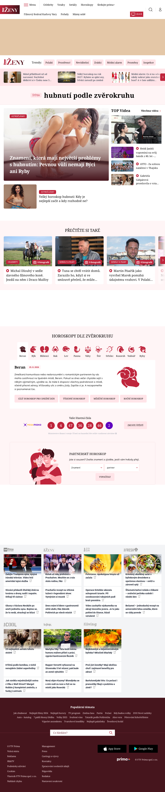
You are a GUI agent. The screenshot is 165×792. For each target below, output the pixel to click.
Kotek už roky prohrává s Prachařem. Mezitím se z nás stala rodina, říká (60, 577)
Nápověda (47, 771)
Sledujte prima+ (106, 4)
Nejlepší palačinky (96, 721)
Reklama (11, 756)
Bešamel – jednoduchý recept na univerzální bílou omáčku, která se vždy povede (142, 609)
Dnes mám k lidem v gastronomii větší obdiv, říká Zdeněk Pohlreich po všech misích (62, 609)
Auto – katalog (24, 717)
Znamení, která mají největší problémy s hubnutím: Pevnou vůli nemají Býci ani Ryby (55, 164)
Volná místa (13, 751)
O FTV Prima (13, 746)
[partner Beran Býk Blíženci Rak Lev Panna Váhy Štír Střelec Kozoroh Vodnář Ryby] (122, 468)
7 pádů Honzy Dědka (44, 717)
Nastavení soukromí (52, 781)
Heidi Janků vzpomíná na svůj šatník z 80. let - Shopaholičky (146, 154)
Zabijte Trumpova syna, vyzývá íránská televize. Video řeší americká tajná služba (21, 577)
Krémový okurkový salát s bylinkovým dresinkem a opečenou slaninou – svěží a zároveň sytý (140, 579)
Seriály (73, 4)
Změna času (88, 713)
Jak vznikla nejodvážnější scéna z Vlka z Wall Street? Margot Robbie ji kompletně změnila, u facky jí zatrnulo (21, 685)
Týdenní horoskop (74, 398)
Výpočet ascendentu (52, 721)
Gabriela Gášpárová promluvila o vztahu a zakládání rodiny (148, 181)
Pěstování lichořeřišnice (136, 717)
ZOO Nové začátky (142, 713)
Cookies (11, 771)
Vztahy (61, 4)
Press (44, 751)
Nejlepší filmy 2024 (38, 713)
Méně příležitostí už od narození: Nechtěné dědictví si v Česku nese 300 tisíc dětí (37, 78)
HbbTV (10, 761)
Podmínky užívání (16, 766)
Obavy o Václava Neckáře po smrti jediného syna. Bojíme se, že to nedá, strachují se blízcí (21, 609)
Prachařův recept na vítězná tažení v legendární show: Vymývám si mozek (59, 593)
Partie (100, 713)
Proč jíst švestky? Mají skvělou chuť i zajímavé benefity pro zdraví (101, 668)
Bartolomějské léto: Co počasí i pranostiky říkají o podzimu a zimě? (101, 684)
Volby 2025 (62, 717)
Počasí (108, 713)
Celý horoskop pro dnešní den (36, 398)
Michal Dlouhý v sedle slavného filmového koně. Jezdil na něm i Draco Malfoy (27, 275)
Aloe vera (117, 717)
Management (48, 746)
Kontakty (46, 761)
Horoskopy (87, 4)
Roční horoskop (133, 398)
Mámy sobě (79, 14)
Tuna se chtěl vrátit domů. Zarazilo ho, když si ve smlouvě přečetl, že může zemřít (79, 277)
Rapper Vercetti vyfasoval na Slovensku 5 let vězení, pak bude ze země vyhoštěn (62, 668)
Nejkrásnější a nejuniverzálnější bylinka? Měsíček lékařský (102, 651)
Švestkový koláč (115, 721)
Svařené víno (76, 717)
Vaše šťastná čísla (80, 418)
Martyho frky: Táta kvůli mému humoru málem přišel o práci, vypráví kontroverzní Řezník (60, 652)
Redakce (46, 776)
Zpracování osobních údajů (55, 766)
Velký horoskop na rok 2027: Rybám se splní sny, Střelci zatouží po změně (90, 77)
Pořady (64, 14)
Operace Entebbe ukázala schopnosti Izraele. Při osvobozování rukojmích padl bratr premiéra (100, 595)
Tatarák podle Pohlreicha (97, 717)
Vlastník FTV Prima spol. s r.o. (22, 776)
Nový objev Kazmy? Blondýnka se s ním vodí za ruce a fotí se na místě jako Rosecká (62, 684)
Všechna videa (150, 110)
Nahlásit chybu (14, 781)
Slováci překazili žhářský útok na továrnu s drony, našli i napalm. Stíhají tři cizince (22, 593)
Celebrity (48, 4)
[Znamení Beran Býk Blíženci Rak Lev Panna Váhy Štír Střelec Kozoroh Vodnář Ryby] (86, 468)
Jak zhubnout (20, 713)
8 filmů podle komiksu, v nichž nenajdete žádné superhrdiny (20, 667)
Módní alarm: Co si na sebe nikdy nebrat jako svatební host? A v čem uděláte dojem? (145, 78)
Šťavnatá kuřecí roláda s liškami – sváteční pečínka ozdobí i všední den (142, 593)
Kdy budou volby (122, 713)
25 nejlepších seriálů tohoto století (19, 651)
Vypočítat (105, 476)
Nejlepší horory (58, 713)
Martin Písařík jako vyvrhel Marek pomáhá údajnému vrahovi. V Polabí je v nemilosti (129, 277)
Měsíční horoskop (104, 398)
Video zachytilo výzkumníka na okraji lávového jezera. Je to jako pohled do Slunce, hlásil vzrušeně (102, 610)
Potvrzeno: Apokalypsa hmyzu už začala (102, 576)
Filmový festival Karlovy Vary (40, 14)
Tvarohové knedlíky (74, 721)
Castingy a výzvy (50, 756)
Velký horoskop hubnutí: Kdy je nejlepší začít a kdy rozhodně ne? (63, 199)
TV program (74, 713)
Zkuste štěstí (135, 425)
